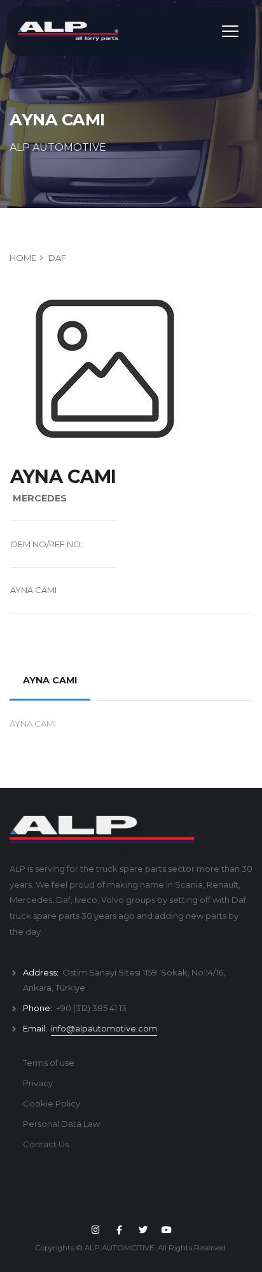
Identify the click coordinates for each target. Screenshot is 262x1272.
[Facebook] (119, 1230)
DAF (57, 258)
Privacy (38, 1083)
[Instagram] (95, 1230)
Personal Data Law (61, 1124)
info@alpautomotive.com (104, 1028)
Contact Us (46, 1144)
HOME (23, 258)
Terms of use (48, 1063)
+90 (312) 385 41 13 (91, 1008)
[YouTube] (166, 1230)
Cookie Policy (51, 1103)
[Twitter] (143, 1230)
